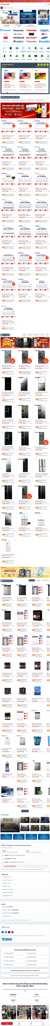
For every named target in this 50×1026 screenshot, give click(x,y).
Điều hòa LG (22, 100)
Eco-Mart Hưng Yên (32, 960)
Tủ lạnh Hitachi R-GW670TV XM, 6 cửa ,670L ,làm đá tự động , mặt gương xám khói (24, 393)
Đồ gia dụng (7, 580)
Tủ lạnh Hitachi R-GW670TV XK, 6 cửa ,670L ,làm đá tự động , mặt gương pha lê (8, 393)
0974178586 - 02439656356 (32, 970)
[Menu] (2, 8)
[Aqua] (44, 30)
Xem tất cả (46, 814)
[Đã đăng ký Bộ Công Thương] (6, 939)
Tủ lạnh (6, 335)
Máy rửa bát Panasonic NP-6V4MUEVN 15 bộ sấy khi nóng (7, 598)
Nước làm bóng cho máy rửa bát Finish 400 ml (7, 774)
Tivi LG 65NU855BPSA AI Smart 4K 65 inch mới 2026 (40, 84)
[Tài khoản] (46, 5)
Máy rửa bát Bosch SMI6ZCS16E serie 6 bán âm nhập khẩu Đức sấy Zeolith (22, 724)
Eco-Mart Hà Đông (32, 957)
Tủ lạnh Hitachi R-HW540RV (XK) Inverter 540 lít (24, 474)
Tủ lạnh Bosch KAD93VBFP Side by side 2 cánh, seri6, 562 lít (7, 420)
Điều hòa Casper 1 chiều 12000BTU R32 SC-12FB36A (41, 189)
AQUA (42, 334)
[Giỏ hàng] (48, 5)
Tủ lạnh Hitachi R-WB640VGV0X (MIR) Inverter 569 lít (8, 528)
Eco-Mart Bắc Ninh (8, 964)
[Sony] (31, 34)
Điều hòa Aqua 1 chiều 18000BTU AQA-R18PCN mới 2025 (41, 241)
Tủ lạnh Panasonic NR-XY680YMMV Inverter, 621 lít (41, 366)
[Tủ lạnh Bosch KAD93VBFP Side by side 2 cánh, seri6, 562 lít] (8, 412)
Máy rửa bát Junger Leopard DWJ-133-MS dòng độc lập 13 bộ (21, 699)
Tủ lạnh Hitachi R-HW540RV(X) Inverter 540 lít (8, 474)
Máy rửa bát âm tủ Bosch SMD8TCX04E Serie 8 (22, 623)
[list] (25, 1012)
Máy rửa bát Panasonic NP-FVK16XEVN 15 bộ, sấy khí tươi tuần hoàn (7, 623)
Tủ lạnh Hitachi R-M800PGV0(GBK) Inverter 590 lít (40, 501)
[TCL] (6, 38)
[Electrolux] (31, 41)
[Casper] (18, 34)
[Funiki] (44, 41)
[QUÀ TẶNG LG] (19, 16)
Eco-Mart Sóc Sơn (32, 953)
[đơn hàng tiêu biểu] (44, 12)
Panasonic (30, 334)
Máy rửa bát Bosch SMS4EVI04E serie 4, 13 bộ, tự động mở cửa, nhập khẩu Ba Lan (7, 648)
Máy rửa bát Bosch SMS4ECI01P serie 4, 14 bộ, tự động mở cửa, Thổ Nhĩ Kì (22, 648)
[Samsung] (44, 38)
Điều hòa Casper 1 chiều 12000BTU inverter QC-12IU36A (7, 215)
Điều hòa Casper (39, 100)
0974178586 (13, 858)
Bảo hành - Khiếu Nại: (10, 909)
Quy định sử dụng (6, 886)
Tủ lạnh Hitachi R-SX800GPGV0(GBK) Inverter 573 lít (8, 501)
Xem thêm (25, 811)
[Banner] (25, 572)
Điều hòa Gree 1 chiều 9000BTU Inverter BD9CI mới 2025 (8, 189)
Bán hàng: (7, 906)
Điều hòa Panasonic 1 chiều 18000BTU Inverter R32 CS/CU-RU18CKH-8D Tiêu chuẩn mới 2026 (24, 136)
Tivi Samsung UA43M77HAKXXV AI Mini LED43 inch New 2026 (9, 84)
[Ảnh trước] (3, 1012)
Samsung (36, 334)
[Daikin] (6, 30)
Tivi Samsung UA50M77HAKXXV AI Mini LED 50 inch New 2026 (24, 84)
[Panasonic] (18, 30)
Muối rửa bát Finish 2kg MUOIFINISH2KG (7, 799)
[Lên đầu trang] (48, 1014)
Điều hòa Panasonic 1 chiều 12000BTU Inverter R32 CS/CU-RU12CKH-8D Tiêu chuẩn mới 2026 (41, 136)
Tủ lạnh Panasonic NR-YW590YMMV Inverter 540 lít (41, 447)
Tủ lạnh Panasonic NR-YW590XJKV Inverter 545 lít (25, 501)
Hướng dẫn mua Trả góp (7, 892)
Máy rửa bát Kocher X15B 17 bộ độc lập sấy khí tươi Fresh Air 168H (7, 724)
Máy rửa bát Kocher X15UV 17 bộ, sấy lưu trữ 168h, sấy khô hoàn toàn (37, 623)
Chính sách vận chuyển (7, 880)
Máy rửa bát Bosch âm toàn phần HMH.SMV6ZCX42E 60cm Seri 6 (22, 799)
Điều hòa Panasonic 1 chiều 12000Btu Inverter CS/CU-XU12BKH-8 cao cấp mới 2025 (41, 268)
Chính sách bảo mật (6, 877)
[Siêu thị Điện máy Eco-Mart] (5, 4)
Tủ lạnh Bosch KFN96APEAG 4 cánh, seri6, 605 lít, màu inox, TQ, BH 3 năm (41, 474)
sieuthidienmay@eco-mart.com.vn (16, 862)
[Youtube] (9, 932)
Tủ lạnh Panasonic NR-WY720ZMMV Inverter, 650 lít (25, 366)
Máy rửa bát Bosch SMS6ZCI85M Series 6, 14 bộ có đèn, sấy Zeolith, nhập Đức (22, 774)
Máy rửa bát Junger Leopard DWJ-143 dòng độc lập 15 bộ (37, 799)
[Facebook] (2, 932)
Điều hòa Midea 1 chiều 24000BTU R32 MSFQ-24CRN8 (40, 215)
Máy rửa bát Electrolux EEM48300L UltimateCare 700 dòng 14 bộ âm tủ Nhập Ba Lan (37, 724)
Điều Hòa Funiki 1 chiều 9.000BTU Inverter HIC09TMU (23, 189)
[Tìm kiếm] (4, 8)
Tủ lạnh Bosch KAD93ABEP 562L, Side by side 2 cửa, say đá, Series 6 (8, 447)
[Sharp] (31, 38)
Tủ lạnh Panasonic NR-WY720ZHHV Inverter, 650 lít (8, 366)
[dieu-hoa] (25, 110)
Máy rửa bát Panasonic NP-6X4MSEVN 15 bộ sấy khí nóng (22, 598)
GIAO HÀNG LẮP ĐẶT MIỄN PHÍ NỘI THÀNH (30, 66)
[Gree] (18, 41)
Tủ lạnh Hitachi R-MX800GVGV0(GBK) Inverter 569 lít (25, 447)
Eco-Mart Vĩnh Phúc (9, 957)
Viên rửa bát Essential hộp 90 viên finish (37, 699)
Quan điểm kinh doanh (7, 895)
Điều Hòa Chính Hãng (11, 97)
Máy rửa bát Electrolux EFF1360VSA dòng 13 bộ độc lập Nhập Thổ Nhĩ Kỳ (22, 749)
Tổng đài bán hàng (6, 916)
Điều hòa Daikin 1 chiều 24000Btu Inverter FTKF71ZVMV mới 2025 (40, 162)
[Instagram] (12, 932)
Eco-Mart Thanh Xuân (9, 960)
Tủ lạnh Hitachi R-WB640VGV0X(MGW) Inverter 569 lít (41, 528)
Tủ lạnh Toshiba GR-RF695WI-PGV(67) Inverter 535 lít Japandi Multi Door (8, 555)
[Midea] (6, 41)
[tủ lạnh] (25, 342)
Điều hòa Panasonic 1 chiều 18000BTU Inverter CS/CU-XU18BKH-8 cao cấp (8, 294)
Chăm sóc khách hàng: (10, 913)
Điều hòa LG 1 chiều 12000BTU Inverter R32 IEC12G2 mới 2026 (40, 294)
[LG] (44, 34)
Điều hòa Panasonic (5, 100)
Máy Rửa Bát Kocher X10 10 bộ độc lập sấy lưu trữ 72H (22, 674)
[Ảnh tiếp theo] (46, 1012)
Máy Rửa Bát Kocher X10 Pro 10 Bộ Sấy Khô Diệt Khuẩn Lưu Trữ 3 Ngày (7, 674)
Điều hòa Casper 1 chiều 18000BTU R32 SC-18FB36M (8, 321)
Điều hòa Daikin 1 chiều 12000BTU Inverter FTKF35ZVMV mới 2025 (7, 162)
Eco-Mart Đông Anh (9, 953)
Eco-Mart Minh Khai (32, 964)
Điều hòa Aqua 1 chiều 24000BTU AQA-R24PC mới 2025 (24, 241)
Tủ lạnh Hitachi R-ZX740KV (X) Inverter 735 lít (41, 393)
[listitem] (9, 1012)
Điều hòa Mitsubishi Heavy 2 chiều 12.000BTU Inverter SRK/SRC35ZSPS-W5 (8, 268)
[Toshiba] (31, 30)
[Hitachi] (18, 38)
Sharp (47, 334)
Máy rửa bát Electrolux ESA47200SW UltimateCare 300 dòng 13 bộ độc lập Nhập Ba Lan (7, 749)
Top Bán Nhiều (6, 64)
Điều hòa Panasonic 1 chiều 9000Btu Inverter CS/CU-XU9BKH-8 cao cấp (24, 268)
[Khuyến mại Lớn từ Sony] (44, 22)
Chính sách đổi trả (6, 883)
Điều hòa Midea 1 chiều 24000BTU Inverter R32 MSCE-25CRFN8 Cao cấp (7, 241)
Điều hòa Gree (31, 100)
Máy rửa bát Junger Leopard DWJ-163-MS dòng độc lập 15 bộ (7, 699)
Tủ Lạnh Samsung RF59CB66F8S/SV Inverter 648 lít (24, 528)
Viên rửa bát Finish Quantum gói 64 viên (36, 749)
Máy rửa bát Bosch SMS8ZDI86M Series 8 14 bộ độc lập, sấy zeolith (37, 598)
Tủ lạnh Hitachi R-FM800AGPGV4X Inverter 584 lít (25, 420)
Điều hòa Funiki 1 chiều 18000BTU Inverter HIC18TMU (23, 294)
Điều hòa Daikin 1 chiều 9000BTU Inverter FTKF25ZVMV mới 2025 (24, 162)
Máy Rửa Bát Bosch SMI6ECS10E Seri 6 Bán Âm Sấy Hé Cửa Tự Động (37, 648)
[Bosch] (6, 34)
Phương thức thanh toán (7, 889)
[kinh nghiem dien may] (44, 17)
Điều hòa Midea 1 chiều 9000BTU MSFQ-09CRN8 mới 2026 (25, 215)
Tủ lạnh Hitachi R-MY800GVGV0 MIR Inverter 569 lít (41, 420)
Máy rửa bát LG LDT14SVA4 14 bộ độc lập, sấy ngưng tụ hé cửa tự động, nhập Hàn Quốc (37, 774)
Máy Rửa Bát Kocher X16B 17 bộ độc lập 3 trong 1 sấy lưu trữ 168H (37, 674)
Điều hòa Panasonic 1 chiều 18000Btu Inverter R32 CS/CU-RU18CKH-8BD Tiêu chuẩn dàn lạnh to (8, 136)
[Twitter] (6, 932)
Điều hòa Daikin (15, 100)
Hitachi (24, 334)
